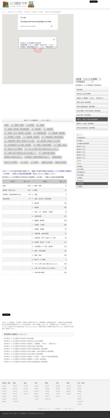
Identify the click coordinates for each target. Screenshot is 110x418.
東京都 (15, 399)
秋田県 (4, 396)
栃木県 (15, 388)
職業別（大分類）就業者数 (85, 123)
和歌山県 (48, 399)
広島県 (58, 394)
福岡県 (79, 386)
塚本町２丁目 (81, 155)
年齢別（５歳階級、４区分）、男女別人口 (90, 98)
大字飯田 (79, 178)
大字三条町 (80, 169)
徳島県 (69, 386)
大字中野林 (80, 175)
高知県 (69, 394)
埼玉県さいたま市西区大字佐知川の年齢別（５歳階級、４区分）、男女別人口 (30, 343)
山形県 (4, 399)
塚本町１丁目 (81, 152)
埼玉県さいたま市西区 (15, 12)
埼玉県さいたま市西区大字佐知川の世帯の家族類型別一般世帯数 (25, 349)
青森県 (4, 388)
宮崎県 (79, 399)
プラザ (79, 161)
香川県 (69, 388)
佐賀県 (79, 388)
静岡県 (36, 394)
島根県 (58, 388)
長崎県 (79, 391)
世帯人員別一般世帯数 (84, 102)
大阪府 (47, 391)
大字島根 (79, 166)
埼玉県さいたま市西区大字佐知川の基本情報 (19, 338)
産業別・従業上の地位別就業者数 (87, 119)
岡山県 (58, 391)
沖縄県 (79, 404)
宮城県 (4, 394)
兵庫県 (47, 394)
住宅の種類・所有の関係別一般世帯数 (88, 111)
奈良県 (47, 396)
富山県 (26, 388)
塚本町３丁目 (81, 158)
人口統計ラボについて (44, 409)
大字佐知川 (27, 12)
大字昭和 (79, 186)
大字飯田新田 (81, 138)
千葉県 (15, 396)
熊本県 (79, 394)
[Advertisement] (37, 101)
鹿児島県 (80, 401)
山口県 (58, 396)
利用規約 (58, 409)
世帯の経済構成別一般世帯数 (86, 128)
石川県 (26, 391)
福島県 (4, 401)
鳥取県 (58, 386)
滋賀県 (47, 386)
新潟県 (26, 386)
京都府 (47, 388)
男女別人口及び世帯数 (84, 94)
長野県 (36, 388)
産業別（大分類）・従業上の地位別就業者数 (46, 12)
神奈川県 (15, 401)
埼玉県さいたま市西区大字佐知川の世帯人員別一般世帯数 (23, 346)
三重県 (36, 399)
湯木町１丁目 (81, 146)
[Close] (54, 39)
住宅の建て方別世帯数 (84, 115)
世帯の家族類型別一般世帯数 (86, 106)
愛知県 (36, 396)
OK (52, 26)
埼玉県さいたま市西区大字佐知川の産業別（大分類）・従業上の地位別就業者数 (31, 356)
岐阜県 (36, 391)
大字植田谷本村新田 (83, 143)
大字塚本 (79, 140)
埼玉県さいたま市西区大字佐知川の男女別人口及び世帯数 (23, 341)
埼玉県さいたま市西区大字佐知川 (30, 43)
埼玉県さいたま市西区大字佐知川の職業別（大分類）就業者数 (25, 359)
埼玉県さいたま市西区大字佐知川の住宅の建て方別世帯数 (23, 354)
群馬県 (15, 391)
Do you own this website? (28, 26)
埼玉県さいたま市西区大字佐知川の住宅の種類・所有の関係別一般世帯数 (28, 351)
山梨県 (36, 386)
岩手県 (4, 391)
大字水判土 (80, 181)
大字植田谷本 (81, 172)
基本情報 (79, 89)
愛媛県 (69, 391)
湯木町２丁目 (81, 149)
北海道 (4, 386)
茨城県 (15, 386)
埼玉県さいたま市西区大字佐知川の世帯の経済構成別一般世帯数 (25, 362)
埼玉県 (15, 394)
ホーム (4, 12)
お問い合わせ (69, 409)
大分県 (79, 396)
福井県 (26, 394)
